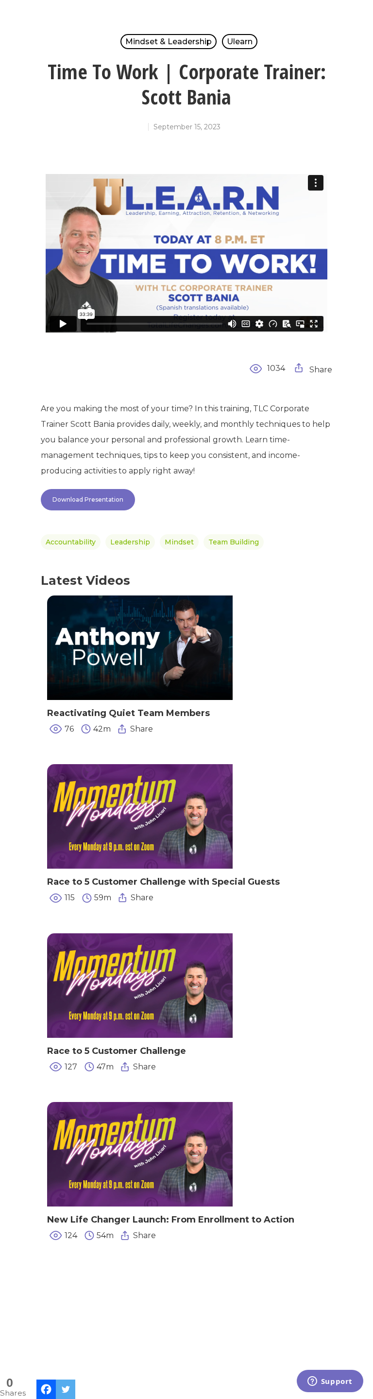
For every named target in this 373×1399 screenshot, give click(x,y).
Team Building (233, 542)
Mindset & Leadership (168, 41)
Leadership (130, 542)
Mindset (179, 542)
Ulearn (240, 41)
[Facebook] (46, 1389)
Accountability (71, 542)
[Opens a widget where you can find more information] (329, 1382)
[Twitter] (65, 1389)
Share (319, 369)
